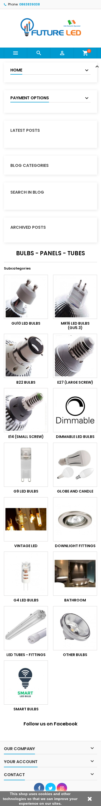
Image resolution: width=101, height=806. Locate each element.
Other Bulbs (75, 654)
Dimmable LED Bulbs (75, 436)
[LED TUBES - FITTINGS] (26, 628)
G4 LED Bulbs (26, 600)
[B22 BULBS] (26, 356)
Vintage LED (26, 545)
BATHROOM (75, 600)
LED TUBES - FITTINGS (26, 654)
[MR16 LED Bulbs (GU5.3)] (75, 297)
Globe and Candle (75, 491)
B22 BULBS (25, 382)
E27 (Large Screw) (75, 382)
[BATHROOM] (75, 574)
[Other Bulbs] (75, 628)
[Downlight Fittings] (75, 519)
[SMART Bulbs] (26, 682)
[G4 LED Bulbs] (26, 574)
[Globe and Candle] (75, 465)
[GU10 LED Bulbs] (26, 297)
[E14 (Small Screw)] (26, 410)
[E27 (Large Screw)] (75, 356)
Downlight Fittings (75, 545)
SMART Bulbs (26, 709)
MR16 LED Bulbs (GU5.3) (75, 326)
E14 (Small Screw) (26, 436)
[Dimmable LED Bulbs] (75, 410)
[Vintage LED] (26, 519)
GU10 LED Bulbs (25, 323)
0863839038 (29, 4)
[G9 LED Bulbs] (26, 465)
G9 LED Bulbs (25, 491)
